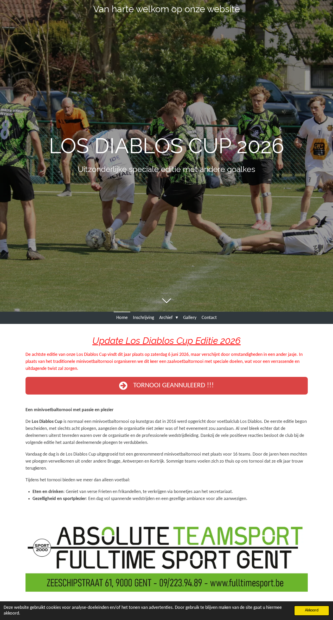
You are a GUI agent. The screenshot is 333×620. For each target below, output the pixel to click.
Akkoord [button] (311, 610)
